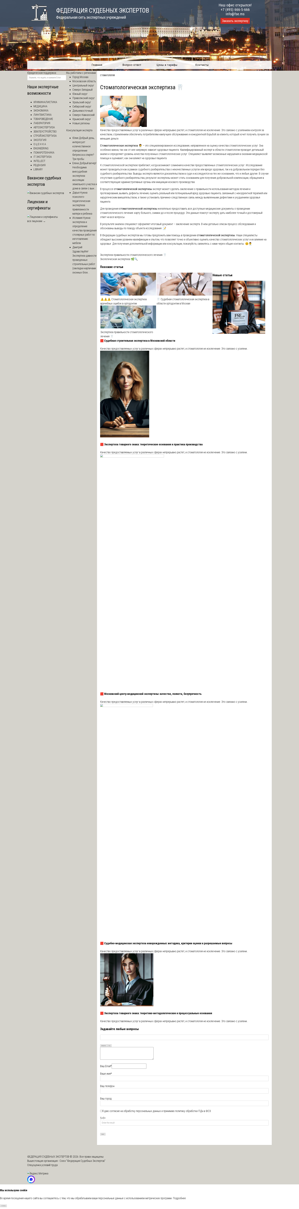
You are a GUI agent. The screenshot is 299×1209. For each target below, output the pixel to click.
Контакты (202, 65)
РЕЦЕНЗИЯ (39, 165)
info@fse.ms (235, 14)
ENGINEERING (40, 148)
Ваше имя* (106, 1073)
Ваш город (106, 1098)
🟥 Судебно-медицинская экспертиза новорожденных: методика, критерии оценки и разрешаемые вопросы (166, 943)
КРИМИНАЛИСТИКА (45, 102)
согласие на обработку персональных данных (135, 1111)
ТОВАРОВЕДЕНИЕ (43, 119)
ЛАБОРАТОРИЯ (41, 123)
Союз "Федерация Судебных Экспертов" (82, 1160)
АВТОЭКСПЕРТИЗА (44, 127)
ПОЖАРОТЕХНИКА (43, 152)
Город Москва (80, 77)
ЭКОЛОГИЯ (39, 140)
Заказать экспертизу (235, 21)
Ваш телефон (107, 1086)
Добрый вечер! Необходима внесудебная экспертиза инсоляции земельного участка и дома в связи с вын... (84, 175)
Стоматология (107, 75)
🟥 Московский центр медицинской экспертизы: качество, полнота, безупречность (151, 693)
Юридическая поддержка (41, 72)
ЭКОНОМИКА (40, 110)
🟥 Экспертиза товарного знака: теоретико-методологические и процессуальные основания (156, 1013)
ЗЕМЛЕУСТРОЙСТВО (45, 131)
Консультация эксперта (79, 130)
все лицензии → (36, 221)
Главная (97, 65)
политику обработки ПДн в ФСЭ (193, 1111)
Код (109, 1045)
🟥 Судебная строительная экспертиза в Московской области (137, 340)
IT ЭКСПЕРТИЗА (42, 156)
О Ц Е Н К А (39, 144)
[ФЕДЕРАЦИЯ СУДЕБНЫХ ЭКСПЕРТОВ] (37, 22)
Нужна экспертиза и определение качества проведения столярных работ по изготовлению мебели (84, 230)
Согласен (3, 1206)
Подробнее (179, 1198)
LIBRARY (38, 169)
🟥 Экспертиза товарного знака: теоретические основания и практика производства (151, 444)
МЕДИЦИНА (40, 106)
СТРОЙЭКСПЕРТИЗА (45, 135)
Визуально (103, 1045)
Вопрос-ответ (132, 65)
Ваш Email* (106, 1066)
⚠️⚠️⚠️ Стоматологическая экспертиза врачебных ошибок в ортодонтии (123, 301)
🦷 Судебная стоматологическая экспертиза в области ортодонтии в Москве (183, 301)
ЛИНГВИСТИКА (42, 114)
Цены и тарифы (167, 65)
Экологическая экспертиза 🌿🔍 (119, 259)
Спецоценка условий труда (42, 1165)
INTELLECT (39, 161)
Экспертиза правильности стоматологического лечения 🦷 (133, 254)
